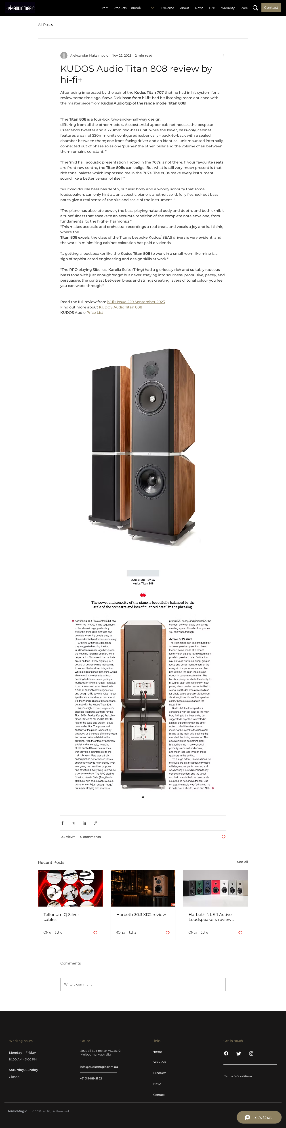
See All (242, 862)
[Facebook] (226, 1053)
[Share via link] (95, 823)
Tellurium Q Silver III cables (64, 917)
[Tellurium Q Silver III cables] (70, 888)
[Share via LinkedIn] (84, 823)
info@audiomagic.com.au (99, 1067)
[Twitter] (239, 1053)
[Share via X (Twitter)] (73, 823)
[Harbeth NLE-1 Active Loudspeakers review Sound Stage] (215, 888)
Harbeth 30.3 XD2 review (141, 914)
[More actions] (223, 55)
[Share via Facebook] (62, 823)
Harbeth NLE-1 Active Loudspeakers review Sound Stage (210, 917)
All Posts (45, 25)
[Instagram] (251, 1053)
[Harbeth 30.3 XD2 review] (143, 888)
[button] (255, 7)
